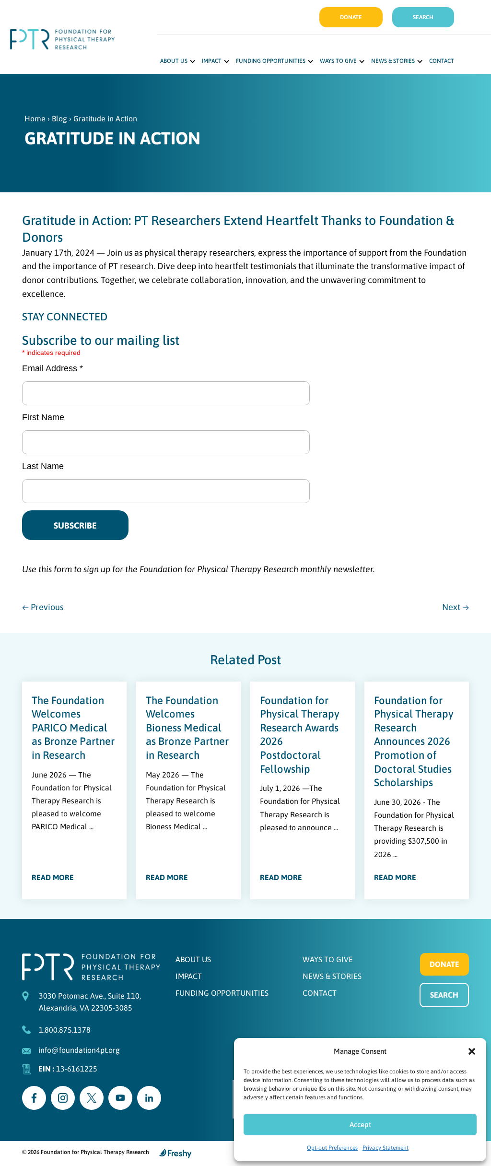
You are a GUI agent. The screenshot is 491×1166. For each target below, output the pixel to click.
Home (35, 118)
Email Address (52, 368)
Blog (59, 118)
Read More (53, 877)
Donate (351, 17)
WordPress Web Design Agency (175, 1153)
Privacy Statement (385, 1147)
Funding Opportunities (270, 61)
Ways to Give (338, 61)
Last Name (43, 466)
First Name (43, 417)
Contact (441, 61)
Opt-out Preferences (332, 1147)
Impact (212, 61)
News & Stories (393, 61)
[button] (472, 1051)
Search (423, 17)
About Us (173, 61)
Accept (360, 1124)
